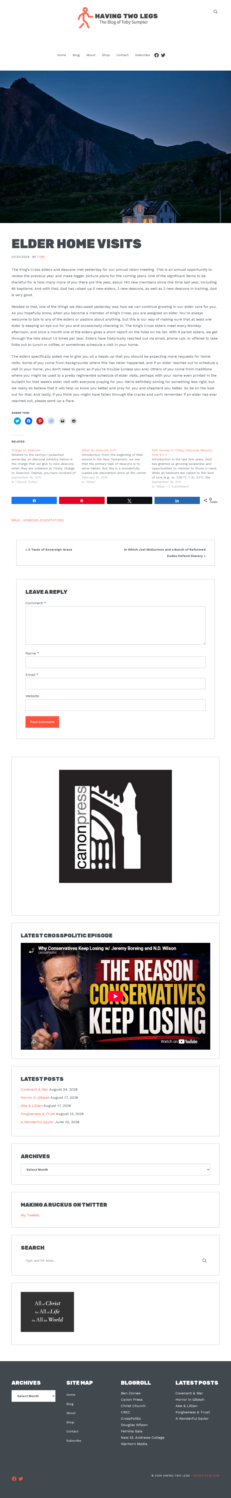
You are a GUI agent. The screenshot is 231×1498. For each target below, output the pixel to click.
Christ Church (133, 1406)
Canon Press (132, 1399)
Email (31, 675)
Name (32, 653)
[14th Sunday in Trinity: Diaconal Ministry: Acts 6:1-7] (187, 468)
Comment (35, 603)
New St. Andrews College (142, 1437)
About (71, 1413)
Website (32, 696)
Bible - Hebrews (25, 520)
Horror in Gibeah (35, 1097)
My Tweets (30, 1215)
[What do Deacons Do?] (117, 466)
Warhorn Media (134, 1444)
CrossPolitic (131, 1418)
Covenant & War (34, 1089)
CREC (125, 1412)
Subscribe (73, 1440)
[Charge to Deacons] (47, 466)
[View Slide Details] (115, 827)
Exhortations (52, 520)
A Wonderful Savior (37, 1122)
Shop (70, 1422)
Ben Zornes (131, 1393)
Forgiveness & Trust (38, 1114)
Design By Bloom (206, 1475)
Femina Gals (131, 1431)
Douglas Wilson (134, 1425)
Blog (69, 1404)
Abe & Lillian (32, 1105)
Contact (72, 1431)
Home (70, 1394)
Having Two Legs (115, 17)
